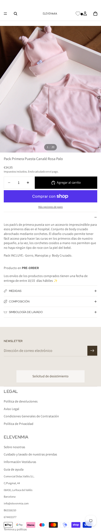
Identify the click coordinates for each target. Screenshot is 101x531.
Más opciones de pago (50, 207)
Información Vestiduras (20, 462)
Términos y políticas (15, 529)
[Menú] (5, 13)
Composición (19, 301)
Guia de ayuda (13, 469)
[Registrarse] (92, 351)
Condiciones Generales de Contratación (31, 416)
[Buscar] (15, 13)
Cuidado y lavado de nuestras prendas (30, 454)
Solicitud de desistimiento (50, 376)
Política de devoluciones (21, 401)
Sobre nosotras (14, 447)
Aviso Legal (11, 409)
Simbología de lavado (26, 312)
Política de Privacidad (18, 424)
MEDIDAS (15, 291)
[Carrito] (95, 13)
